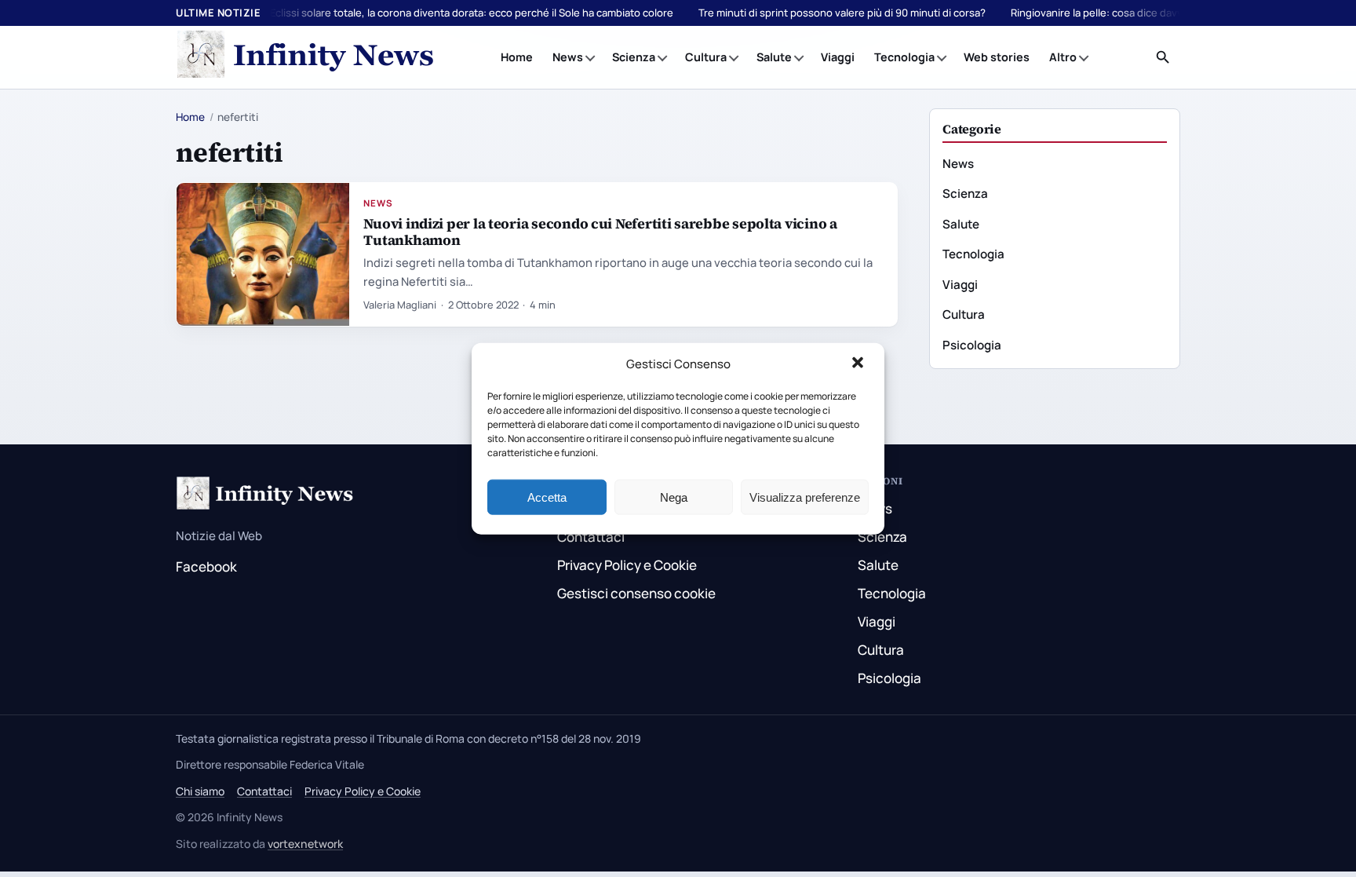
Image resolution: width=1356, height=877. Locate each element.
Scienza (633, 56)
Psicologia (971, 345)
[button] (859, 364)
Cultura (706, 56)
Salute (774, 56)
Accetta (547, 496)
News (567, 56)
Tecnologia (904, 56)
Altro (1063, 56)
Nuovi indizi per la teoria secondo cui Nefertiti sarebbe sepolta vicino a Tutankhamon (600, 232)
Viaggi (838, 56)
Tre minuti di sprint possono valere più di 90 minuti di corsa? (842, 12)
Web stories (997, 56)
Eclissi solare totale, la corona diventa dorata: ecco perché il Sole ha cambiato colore (471, 12)
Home (517, 56)
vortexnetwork (305, 843)
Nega (673, 496)
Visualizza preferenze (804, 496)
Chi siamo (200, 791)
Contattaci (591, 537)
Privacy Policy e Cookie (627, 565)
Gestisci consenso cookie (636, 593)
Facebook (206, 566)
